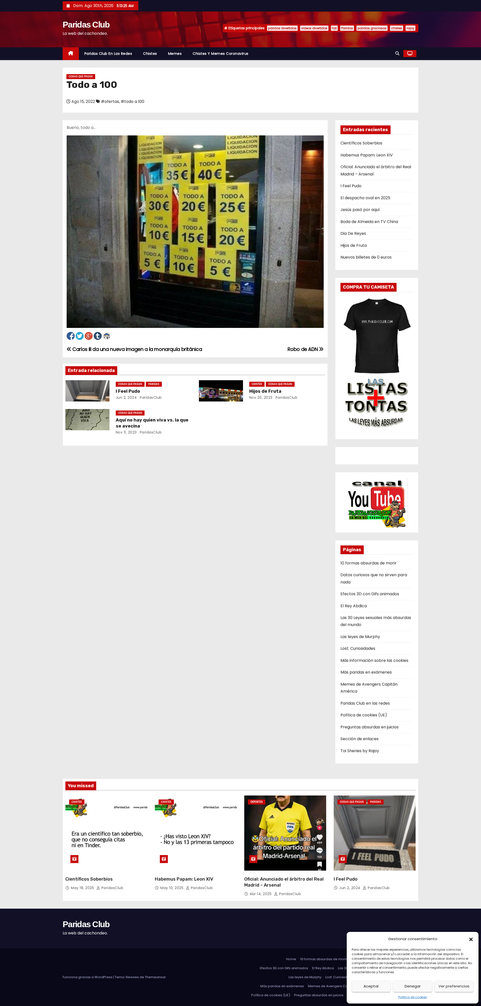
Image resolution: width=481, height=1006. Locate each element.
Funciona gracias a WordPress (88, 977)
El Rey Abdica (353, 606)
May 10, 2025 (172, 887)
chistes (396, 28)
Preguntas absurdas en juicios (369, 727)
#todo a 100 (132, 101)
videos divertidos (314, 28)
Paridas (347, 28)
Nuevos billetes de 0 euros (366, 257)
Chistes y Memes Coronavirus (221, 53)
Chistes (150, 53)
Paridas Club (86, 24)
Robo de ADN (303, 349)
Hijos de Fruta (265, 391)
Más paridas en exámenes (366, 672)
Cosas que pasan (81, 76)
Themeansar (155, 977)
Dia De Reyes (353, 233)
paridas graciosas (372, 28)
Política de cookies (412, 997)
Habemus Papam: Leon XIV (366, 155)
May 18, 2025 (83, 887)
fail (334, 28)
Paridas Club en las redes (108, 53)
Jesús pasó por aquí (360, 210)
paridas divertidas (282, 28)
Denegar (413, 986)
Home (291, 959)
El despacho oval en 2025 (365, 198)
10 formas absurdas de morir (368, 563)
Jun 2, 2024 (126, 397)
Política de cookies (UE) (363, 715)
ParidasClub (150, 397)
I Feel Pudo (128, 391)
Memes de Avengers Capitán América (339, 986)
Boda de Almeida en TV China (369, 222)
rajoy (410, 28)
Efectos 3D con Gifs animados (369, 594)
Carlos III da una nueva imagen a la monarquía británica (136, 349)
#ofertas (110, 101)
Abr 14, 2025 (261, 893)
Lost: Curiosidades (357, 648)
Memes (175, 53)
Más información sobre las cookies (374, 660)
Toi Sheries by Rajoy (359, 751)
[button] (470, 938)
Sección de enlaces (359, 739)
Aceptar (371, 986)
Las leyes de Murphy (360, 637)
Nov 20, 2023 (261, 397)
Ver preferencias (453, 986)
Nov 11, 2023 (126, 432)
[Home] (71, 53)
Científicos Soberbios (361, 143)
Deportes (257, 802)
